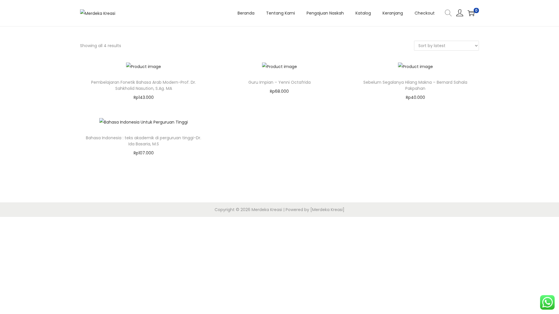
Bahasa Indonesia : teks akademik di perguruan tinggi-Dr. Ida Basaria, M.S (143, 141)
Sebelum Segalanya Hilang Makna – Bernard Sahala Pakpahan (415, 85)
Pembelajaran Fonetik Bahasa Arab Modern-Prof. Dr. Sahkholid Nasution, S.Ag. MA (143, 85)
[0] (471, 13)
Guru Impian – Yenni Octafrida (279, 82)
